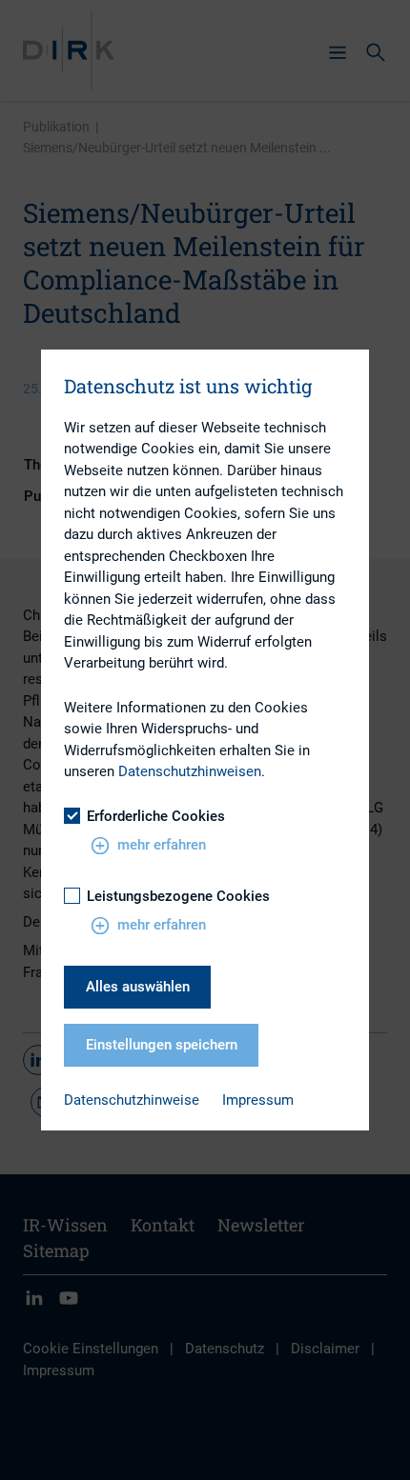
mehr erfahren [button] (161, 844)
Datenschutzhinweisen (189, 771)
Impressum (258, 1100)
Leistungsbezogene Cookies (178, 896)
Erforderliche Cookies (156, 816)
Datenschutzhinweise (131, 1100)
